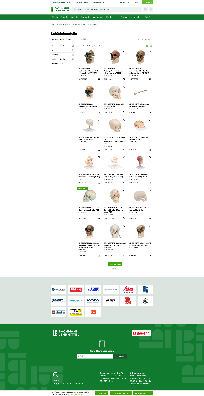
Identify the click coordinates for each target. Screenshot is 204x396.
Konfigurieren (101, 393)
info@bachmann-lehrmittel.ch (113, 378)
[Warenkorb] (151, 9)
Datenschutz (80, 383)
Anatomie (67, 24)
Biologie (59, 24)
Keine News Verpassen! (102, 351)
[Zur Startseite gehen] (60, 9)
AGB (68, 383)
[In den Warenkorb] (99, 79)
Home (52, 24)
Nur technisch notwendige (120, 393)
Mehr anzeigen (115, 264)
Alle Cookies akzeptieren (143, 393)
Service (130, 2)
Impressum (58, 383)
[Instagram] (55, 374)
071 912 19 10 (106, 381)
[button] (147, 46)
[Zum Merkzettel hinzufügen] (99, 51)
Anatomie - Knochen (79, 24)
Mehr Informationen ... (77, 394)
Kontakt (137, 2)
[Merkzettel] (145, 9)
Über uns (122, 2)
